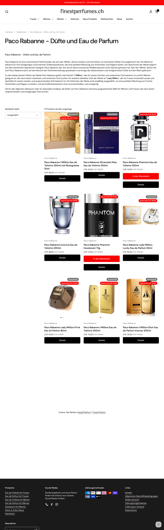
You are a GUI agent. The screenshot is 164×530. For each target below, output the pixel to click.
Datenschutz (131, 510)
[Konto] (150, 11)
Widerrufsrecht (132, 499)
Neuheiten (10, 513)
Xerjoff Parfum (84, 412)
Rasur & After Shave (14, 510)
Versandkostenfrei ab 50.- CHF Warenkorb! (82, 2)
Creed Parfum (99, 412)
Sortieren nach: (12, 109)
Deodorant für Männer (15, 506)
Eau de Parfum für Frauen (17, 496)
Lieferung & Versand (134, 506)
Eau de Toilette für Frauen (17, 492)
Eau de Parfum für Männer (17, 503)
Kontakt (128, 492)
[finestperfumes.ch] (81, 11)
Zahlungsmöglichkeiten (136, 503)
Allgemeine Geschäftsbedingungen (141, 496)
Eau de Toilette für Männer (17, 499)
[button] (6, 11)
